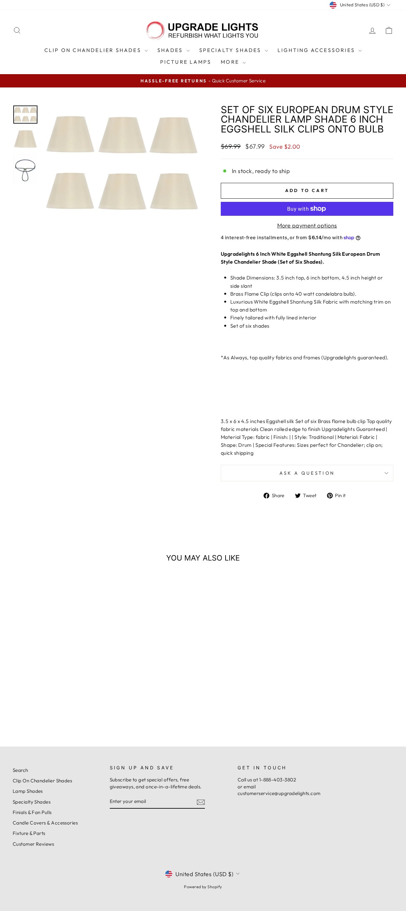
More (231, 62)
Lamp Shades (28, 791)
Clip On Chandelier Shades (93, 50)
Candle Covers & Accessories (45, 823)
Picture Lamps (186, 62)
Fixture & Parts (29, 833)
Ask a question (307, 473)
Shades (171, 50)
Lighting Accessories (317, 50)
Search (20, 770)
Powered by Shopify (203, 886)
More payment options (307, 225)
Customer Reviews (33, 844)
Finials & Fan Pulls (32, 812)
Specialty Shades (231, 50)
